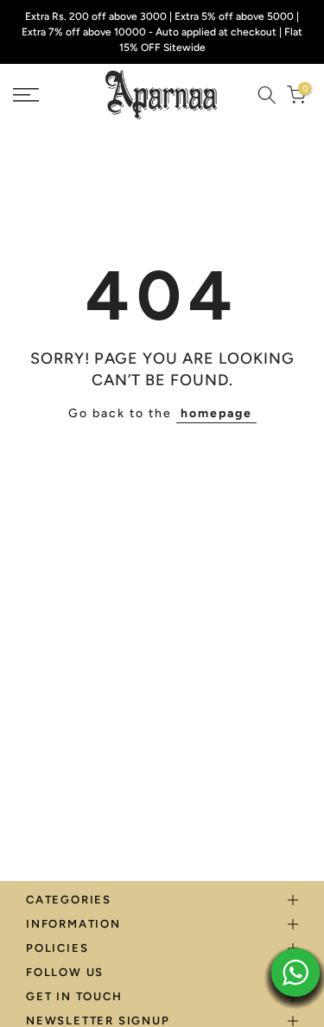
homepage (216, 413)
